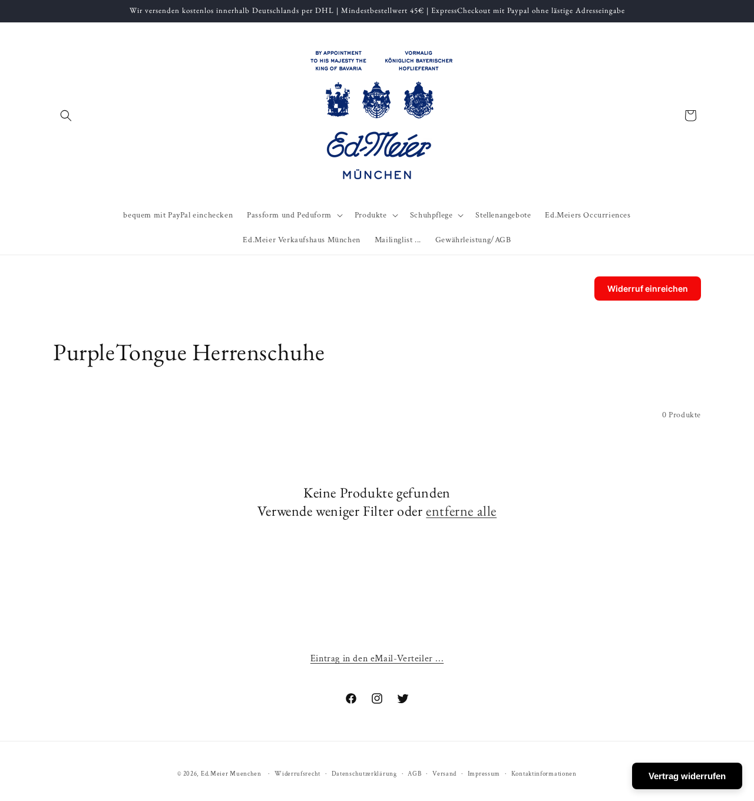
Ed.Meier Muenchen (231, 774)
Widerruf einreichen (647, 289)
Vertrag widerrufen (687, 776)
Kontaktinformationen (544, 774)
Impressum (484, 774)
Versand (444, 774)
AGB (414, 774)
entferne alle (461, 511)
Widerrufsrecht (297, 774)
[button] (66, 115)
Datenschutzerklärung (364, 774)
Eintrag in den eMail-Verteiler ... (377, 658)
